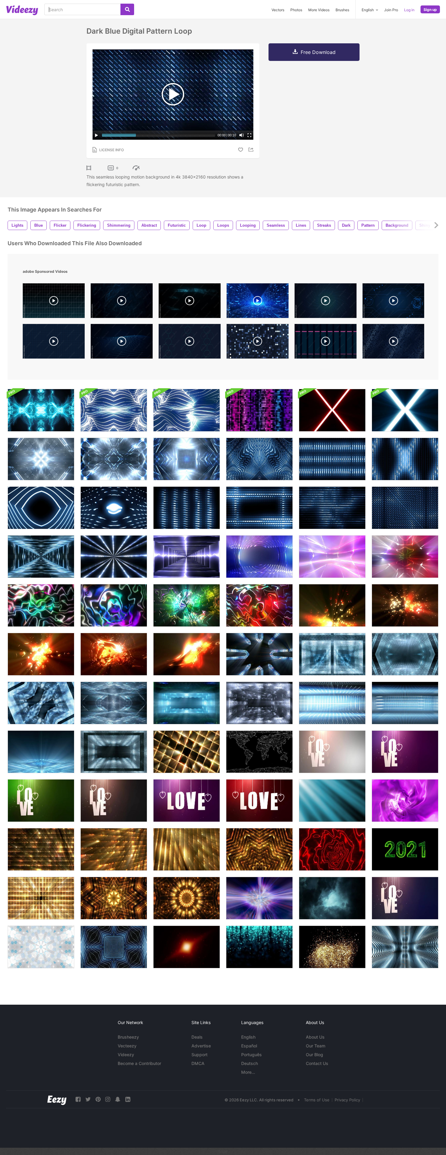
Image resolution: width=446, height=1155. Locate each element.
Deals (197, 1037)
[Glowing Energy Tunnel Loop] (186, 556)
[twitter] (88, 1099)
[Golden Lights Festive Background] (113, 849)
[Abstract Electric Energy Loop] (113, 556)
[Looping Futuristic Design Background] (186, 507)
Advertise (201, 1045)
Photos (296, 10)
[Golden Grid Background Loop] (41, 898)
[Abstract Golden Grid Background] (186, 849)
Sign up (430, 9)
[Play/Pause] (96, 135)
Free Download (318, 52)
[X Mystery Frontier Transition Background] (332, 410)
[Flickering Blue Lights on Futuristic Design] (259, 507)
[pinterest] (98, 1099)
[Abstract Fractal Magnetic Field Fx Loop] (113, 410)
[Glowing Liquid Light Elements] (41, 654)
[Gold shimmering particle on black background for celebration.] (332, 947)
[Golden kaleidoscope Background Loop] (186, 898)
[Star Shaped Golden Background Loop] (113, 898)
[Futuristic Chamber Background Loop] (186, 459)
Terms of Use (316, 1099)
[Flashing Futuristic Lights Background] (113, 459)
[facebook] (78, 1099)
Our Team (315, 1045)
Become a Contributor (139, 1063)
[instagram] (107, 1099)
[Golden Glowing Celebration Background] (41, 849)
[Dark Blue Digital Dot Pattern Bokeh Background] (258, 343)
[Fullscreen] (249, 135)
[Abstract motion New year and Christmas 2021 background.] (405, 849)
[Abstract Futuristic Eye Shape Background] (41, 507)
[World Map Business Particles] (259, 751)
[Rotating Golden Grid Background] (186, 751)
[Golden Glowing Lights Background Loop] (259, 849)
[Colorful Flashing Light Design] (405, 556)
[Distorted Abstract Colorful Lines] (113, 605)
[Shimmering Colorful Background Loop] (186, 605)
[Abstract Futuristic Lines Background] (332, 507)
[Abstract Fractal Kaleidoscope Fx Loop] (41, 410)
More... (248, 1072)
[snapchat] (117, 1099)
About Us (315, 1037)
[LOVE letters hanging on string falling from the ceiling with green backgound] (41, 800)
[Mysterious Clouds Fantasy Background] (332, 898)
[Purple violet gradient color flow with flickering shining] (405, 800)
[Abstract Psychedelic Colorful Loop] (259, 605)
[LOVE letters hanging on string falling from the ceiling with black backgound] (113, 800)
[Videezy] (22, 10)
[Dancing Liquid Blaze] (186, 654)
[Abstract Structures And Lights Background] (405, 947)
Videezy (126, 1054)
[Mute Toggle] (241, 135)
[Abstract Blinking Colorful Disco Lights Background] (259, 410)
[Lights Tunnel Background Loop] (41, 556)
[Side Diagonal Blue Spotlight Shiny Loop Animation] (332, 800)
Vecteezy (127, 1045)
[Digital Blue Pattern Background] (405, 459)
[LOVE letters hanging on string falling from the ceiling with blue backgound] (405, 898)
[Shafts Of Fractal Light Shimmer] (259, 898)
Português (251, 1054)
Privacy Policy (347, 1099)
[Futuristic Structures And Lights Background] (259, 654)
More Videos (318, 10)
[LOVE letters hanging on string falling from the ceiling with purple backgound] (405, 751)
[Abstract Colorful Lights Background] (259, 556)
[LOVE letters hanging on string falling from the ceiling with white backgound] (332, 751)
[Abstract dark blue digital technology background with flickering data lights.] (190, 302)
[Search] (127, 9)
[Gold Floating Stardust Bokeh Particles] (186, 947)
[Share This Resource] (251, 149)
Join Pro (391, 10)
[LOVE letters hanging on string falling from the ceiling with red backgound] (259, 800)
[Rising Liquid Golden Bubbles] (332, 605)
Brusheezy (128, 1037)
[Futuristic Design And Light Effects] (41, 459)
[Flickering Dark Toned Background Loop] (405, 507)
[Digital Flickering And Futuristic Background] (332, 459)
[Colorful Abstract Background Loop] (41, 605)
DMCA (197, 1063)
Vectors (278, 10)
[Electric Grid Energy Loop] (332, 556)
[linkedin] (127, 1099)
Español (249, 1045)
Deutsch (249, 1063)
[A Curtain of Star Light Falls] (259, 947)
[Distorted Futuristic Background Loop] (259, 459)
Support (199, 1054)
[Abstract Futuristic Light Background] (113, 947)
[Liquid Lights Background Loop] (405, 605)
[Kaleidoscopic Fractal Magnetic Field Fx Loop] (186, 410)
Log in (409, 10)
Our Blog (314, 1054)
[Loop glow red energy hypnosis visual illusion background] (332, 849)
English (248, 1037)
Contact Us (317, 1063)
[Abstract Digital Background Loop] (113, 507)
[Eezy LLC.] (56, 1099)
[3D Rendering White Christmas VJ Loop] (41, 947)
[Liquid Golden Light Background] (113, 654)
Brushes (342, 10)
